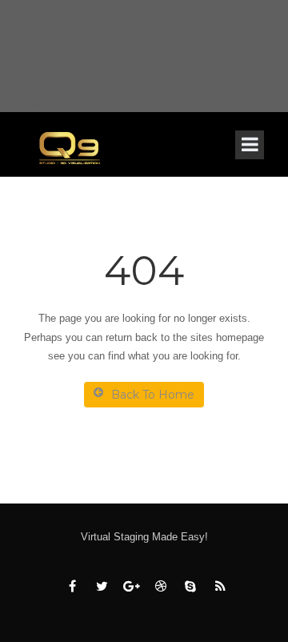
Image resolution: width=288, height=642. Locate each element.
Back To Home (152, 394)
